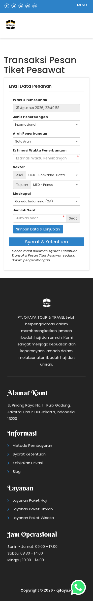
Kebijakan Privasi (28, 462)
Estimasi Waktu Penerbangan (39, 150)
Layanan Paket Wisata (33, 517)
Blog (17, 471)
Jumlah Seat (24, 210)
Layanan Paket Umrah (33, 509)
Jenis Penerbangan (30, 117)
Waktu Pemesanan (30, 100)
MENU (82, 4)
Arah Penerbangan (30, 133)
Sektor (19, 167)
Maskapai (22, 193)
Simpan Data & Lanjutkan (38, 229)
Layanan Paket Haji (30, 500)
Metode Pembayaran (32, 445)
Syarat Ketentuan (29, 454)
